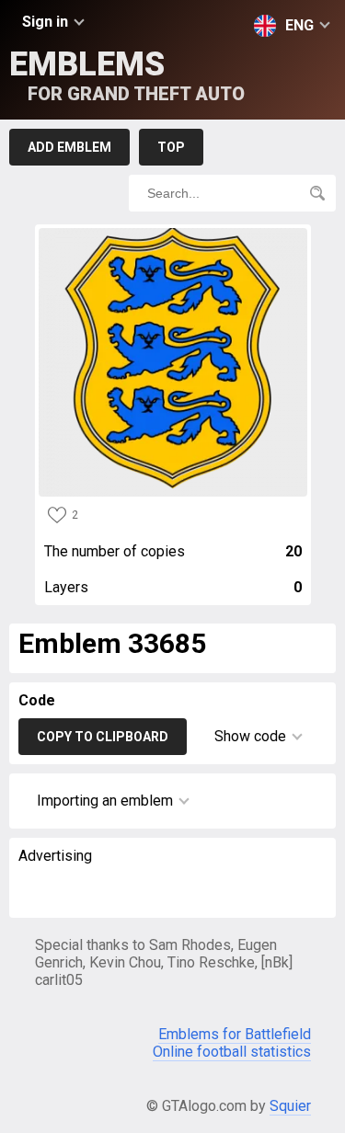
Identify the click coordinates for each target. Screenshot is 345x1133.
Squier (290, 1106)
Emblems (127, 75)
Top (171, 147)
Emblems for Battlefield (234, 1034)
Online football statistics (232, 1051)
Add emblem (69, 147)
